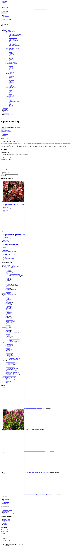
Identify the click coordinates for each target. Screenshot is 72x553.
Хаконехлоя (9, 323)
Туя (7, 382)
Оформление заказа (8, 114)
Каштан (11, 92)
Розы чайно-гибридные (14, 35)
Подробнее (6, 259)
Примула (8, 317)
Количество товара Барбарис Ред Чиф (10, 127)
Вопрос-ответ (6, 511)
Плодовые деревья (10, 96)
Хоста (7, 325)
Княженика (9, 351)
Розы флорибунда (13, 36)
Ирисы (10, 83)
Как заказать (6, 512)
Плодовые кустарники (11, 63)
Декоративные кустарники (12, 48)
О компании (6, 113)
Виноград (11, 66)
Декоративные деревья (11, 87)
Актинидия (9, 344)
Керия (10, 59)
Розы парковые (12, 44)
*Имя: (2, 172)
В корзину (3, 129)
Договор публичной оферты (10, 508)
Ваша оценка (4, 159)
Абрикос (11, 97)
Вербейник (11, 80)
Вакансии (5, 500)
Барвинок (11, 78)
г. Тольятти (3, 2)
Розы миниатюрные (14, 41)
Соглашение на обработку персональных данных (15, 513)
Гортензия (11, 54)
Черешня (11, 105)
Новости (5, 111)
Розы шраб (11, 39)
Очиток (8, 314)
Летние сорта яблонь (14, 340)
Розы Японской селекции (12, 374)
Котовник (8, 308)
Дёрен (10, 55)
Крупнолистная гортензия (15, 275)
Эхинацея (8, 326)
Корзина (5, 18)
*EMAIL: (3, 173)
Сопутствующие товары (9, 376)
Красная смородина (13, 358)
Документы (6, 502)
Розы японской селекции (15, 34)
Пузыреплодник (10, 284)
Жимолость (9, 350)
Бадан (10, 77)
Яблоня (11, 106)
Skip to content (4, 1)
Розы (7, 33)
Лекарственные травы (8, 294)
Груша (10, 100)
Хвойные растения (10, 31)
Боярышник (12, 50)
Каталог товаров (7, 30)
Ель (7, 378)
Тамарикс (8, 292)
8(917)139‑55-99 (4, 11)
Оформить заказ (7, 19)
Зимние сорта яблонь (14, 339)
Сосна (7, 381)
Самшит (8, 286)
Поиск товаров (30, 10)
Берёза (10, 90)
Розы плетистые (13, 38)
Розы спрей (11, 47)
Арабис (11, 74)
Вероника (8, 303)
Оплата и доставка (7, 510)
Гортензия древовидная (14, 274)
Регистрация (6, 16)
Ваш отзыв (4, 169)
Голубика (11, 67)
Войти (4, 15)
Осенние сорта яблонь (14, 341)
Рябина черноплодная (11, 285)
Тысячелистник (10, 321)
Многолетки (9, 73)
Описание (5, 134)
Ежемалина (11, 69)
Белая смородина (13, 356)
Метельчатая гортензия (14, 276)
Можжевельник (10, 379)
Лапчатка (11, 60)
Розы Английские (13, 40)
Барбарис (11, 49)
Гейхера (11, 81)
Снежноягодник (10, 289)
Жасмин (11, 57)
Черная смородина (13, 359)
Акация (11, 88)
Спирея (8, 290)
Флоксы (8, 322)
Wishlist (5, 524)
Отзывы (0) (6, 135)
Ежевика (11, 68)
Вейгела (11, 53)
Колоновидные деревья (14, 101)
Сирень (8, 288)
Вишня (10, 99)
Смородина (11, 64)
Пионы (8, 316)
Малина (11, 71)
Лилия (7, 311)
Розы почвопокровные (14, 45)
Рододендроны (9, 318)
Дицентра (11, 82)
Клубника (5, 293)
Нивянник (8, 312)
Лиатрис (11, 85)
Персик (11, 102)
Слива (10, 104)
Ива (10, 91)
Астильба (11, 76)
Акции (5, 109)
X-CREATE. (7, 545)
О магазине (6, 499)
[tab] (37, 134)
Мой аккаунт (3, 12)
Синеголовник (9, 320)
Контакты (5, 110)
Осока (7, 313)
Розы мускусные (13, 43)
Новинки (5, 108)
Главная (5, 29)
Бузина (10, 52)
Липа (10, 94)
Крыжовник (9, 353)
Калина (11, 58)
